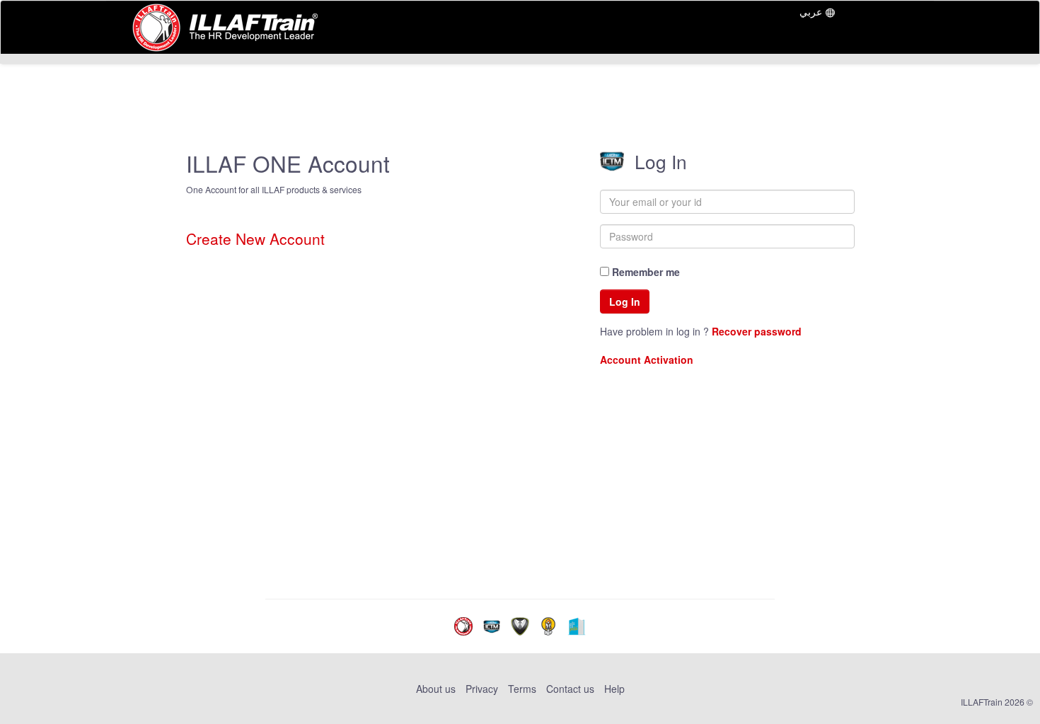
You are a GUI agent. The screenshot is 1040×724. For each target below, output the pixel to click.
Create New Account (255, 239)
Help (614, 689)
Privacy (482, 689)
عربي (810, 11)
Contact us (570, 689)
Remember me (644, 272)
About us (437, 689)
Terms (522, 689)
